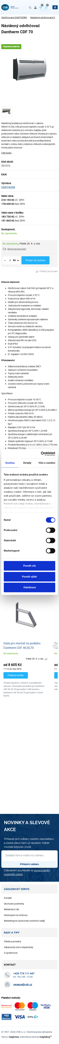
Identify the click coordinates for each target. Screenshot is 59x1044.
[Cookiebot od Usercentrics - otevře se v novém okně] (41, 454)
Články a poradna (12, 941)
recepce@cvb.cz (22, 984)
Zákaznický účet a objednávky (18, 947)
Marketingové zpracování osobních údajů (24, 920)
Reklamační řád (11, 909)
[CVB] (9, 7)
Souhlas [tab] (10, 462)
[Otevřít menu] (55, 7)
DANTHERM (8, 187)
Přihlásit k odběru (29, 864)
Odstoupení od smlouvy (15, 915)
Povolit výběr (29, 576)
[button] (14, 248)
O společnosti (10, 952)
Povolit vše (29, 565)
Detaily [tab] (27, 462)
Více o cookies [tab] (47, 462)
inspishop (46, 1036)
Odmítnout (29, 587)
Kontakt (8, 897)
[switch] (50, 530)
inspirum (14, 1036)
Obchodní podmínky (14, 903)
